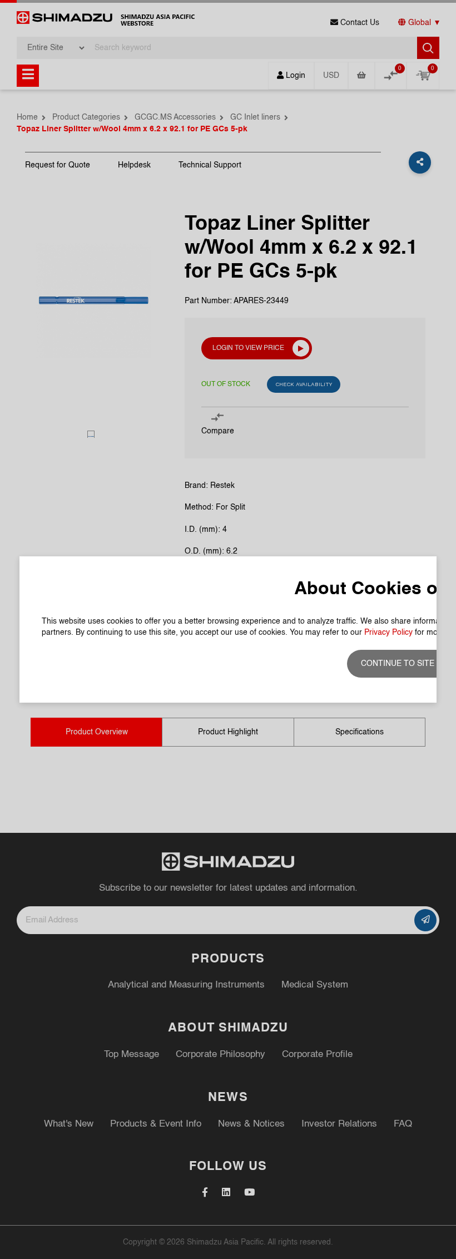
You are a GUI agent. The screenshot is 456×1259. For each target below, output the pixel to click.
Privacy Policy (388, 632)
